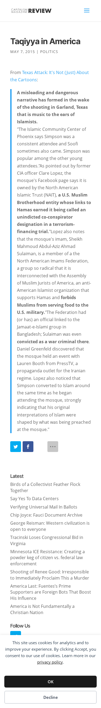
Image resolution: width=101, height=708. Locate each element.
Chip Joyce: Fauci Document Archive (46, 515)
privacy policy (50, 662)
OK (51, 681)
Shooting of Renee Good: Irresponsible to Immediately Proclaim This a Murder (49, 575)
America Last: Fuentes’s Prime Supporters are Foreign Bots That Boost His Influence (50, 592)
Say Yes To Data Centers (34, 499)
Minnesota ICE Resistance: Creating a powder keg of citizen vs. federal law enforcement (47, 558)
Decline (50, 697)
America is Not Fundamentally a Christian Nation (42, 609)
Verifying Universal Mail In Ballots (43, 507)
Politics (49, 51)
